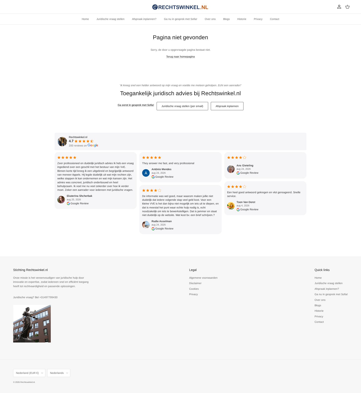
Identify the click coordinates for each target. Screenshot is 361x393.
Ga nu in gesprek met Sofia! (180, 18)
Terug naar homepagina (180, 56)
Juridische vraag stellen (110, 18)
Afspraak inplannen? (144, 18)
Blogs (226, 18)
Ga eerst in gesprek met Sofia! (136, 104)
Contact (274, 18)
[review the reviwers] (68, 203)
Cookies (194, 288)
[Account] (338, 7)
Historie (241, 18)
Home (85, 18)
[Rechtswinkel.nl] (180, 7)
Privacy (258, 18)
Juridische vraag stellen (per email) (182, 106)
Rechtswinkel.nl (27, 382)
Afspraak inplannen (227, 106)
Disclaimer (195, 283)
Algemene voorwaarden (203, 277)
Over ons (210, 18)
